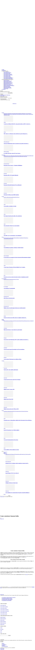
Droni (3, 410)
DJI (5, 411)
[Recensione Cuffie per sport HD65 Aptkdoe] (8, 192)
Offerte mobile (21, 113)
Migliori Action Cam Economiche (8, 84)
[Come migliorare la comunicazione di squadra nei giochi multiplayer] (10, 490)
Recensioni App (13, 155)
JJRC (12, 411)
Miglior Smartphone (3, 621)
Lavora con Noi (4, 644)
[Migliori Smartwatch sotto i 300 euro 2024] (8, 406)
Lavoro (18, 197)
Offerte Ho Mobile (6, 151)
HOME (3, 69)
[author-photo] (2, 593)
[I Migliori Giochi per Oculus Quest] (10, 480)
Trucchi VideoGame (26, 454)
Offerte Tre (24, 114)
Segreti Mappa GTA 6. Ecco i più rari (12, 473)
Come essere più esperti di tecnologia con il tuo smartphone (14, 349)
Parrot (16, 411)
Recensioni (5, 173)
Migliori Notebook (2, 617)
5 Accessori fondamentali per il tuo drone (11, 439)
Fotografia (14, 197)
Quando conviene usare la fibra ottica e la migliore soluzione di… (15, 317)
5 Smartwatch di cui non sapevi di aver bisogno (12, 379)
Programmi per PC (14, 279)
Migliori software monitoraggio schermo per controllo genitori (14, 307)
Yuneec (27, 411)
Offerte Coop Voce (25, 113)
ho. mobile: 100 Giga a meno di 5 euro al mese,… (12, 153)
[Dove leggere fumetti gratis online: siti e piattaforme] (8, 213)
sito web (27, 574)
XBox (30, 454)
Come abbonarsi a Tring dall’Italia (6, 600)
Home (1, 496)
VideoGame (5, 453)
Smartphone (5, 328)
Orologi (3, 360)
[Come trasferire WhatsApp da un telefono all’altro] (8, 356)
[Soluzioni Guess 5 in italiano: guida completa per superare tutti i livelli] (10, 460)
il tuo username (10, 92)
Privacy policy (2, 648)
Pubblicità (3, 645)
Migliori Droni (2, 624)
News (3, 237)
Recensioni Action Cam (8, 155)
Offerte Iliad (7, 114)
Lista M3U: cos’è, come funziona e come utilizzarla (12, 235)
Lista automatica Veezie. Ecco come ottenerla (11, 225)
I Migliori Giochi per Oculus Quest (11, 482)
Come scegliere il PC (3, 605)
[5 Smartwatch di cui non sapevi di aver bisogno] (8, 377)
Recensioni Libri (28, 155)
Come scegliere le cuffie (7, 75)
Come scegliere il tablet (7, 73)
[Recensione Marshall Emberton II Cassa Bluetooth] (8, 182)
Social (4, 494)
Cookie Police (2, 649)
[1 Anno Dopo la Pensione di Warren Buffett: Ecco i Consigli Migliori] (8, 264)
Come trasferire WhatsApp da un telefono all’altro (12, 359)
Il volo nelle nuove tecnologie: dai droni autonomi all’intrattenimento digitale (17, 257)
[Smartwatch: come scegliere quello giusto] (8, 367)
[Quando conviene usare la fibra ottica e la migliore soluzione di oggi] (8, 315)
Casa (9, 197)
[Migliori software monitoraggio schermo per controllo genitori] (8, 305)
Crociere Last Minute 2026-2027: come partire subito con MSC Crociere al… (17, 123)
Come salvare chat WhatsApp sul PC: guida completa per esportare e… (16, 339)
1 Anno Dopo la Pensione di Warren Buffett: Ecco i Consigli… (14, 267)
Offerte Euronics (11, 113)
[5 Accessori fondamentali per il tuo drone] (8, 437)
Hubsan (11, 411)
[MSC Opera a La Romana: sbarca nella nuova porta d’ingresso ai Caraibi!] (8, 131)
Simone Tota (2, 594)
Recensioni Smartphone (11, 156)
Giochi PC (10, 454)
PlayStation (22, 454)
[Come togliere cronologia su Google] (8, 203)
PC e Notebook (4, 278)
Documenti (11, 197)
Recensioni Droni (18, 155)
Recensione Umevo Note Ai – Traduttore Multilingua (13, 165)
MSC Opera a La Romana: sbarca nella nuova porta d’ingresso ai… (16, 133)
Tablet (18, 279)
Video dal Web (11, 238)
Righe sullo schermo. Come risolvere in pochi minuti (13, 329)
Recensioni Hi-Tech (23, 155)
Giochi (16, 197)
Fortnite (8, 454)
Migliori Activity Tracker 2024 (9, 389)
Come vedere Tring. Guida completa (7, 599)
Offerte (3, 112)
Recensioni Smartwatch (17, 156)
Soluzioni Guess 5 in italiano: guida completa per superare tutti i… (17, 463)
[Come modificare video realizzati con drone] (8, 447)
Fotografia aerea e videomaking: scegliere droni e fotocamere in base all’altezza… (18, 420)
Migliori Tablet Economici (7, 81)
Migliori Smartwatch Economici (8, 83)
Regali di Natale (6, 88)
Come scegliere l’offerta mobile (8, 78)
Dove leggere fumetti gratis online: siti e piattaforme (13, 215)
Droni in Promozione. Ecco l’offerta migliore (11, 430)
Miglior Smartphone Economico (8, 82)
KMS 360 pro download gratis (9, 298)
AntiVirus (6, 279)
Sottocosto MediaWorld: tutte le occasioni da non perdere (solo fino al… (16, 143)
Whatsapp (5, 357)
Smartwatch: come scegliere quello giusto (11, 369)
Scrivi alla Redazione (5, 646)
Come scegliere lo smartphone (8, 74)
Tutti (4, 113)
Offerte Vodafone (28, 114)
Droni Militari (8, 411)
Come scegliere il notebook (7, 72)
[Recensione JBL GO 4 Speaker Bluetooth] (8, 172)
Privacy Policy (2, 95)
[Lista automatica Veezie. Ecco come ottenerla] (8, 223)
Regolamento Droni (20, 411)
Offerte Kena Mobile (12, 114)
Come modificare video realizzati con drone (11, 449)
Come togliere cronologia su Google (10, 206)
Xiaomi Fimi (24, 411)
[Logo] (6, 111)
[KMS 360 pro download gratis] (8, 295)
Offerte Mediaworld (16, 113)
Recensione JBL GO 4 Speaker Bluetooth (11, 175)
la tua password (10, 93)
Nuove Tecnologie (6, 255)
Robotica (8, 238)
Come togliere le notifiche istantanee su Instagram (8, 597)
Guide (3, 196)
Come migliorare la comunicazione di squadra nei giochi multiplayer (17, 492)
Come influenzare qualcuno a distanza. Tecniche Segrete (13, 247)
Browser (9, 279)
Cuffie (4, 452)
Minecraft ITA (14, 454)
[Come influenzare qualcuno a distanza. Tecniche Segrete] (8, 245)
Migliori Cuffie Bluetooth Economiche (9, 85)
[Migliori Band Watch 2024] (8, 396)
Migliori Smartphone (6, 80)
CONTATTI (3, 89)
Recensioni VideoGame (24, 156)
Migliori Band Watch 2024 (8, 399)
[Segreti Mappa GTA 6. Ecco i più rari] (10, 470)
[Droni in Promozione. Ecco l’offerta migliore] (8, 427)
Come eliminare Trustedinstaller (9, 288)
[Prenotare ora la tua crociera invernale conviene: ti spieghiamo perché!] (8, 274)
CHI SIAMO (4, 70)
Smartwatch (5, 368)
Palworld (19, 454)
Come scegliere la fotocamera (8, 77)
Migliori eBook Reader (7, 86)
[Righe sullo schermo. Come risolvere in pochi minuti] (8, 327)
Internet (11, 279)
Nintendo (17, 454)
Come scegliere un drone (7, 76)
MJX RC (14, 411)
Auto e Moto (6, 197)
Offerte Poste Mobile (17, 114)
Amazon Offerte (7, 113)
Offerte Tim (21, 114)
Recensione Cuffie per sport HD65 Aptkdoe (11, 194)
